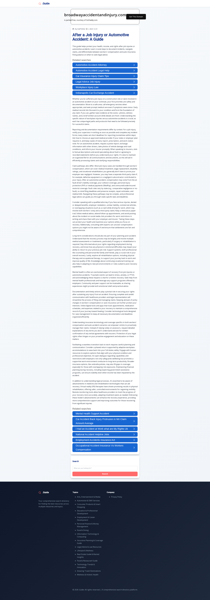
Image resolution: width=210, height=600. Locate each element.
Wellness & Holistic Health (87, 574)
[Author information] (86, 29)
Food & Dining (83, 530)
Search (105, 474)
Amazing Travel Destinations (89, 571)
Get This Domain (136, 16)
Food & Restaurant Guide (87, 561)
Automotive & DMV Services (88, 500)
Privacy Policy (116, 497)
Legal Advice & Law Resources (89, 547)
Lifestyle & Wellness (85, 550)
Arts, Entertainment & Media (88, 497)
